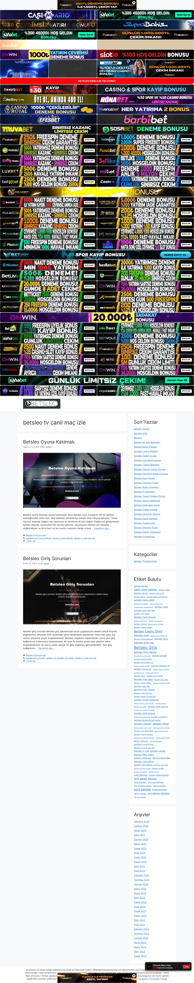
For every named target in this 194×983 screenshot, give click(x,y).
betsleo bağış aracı (156, 604)
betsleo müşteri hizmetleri (146, 700)
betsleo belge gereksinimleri (143, 607)
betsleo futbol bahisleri (143, 639)
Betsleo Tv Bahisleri (144, 491)
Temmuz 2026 (141, 821)
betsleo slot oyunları (161, 731)
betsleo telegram (141, 741)
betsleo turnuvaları (156, 741)
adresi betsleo (141, 586)
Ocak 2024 (140, 906)
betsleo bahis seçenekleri (157, 597)
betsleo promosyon (159, 717)
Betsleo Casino (140, 624)
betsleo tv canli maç (143, 744)
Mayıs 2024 (140, 888)
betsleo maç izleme (144, 689)
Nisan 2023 (140, 947)
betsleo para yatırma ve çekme (144, 710)
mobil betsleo (159, 789)
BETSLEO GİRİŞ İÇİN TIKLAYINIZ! (97, 81)
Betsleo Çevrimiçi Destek (147, 514)
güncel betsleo (159, 786)
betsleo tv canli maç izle (84, 538)
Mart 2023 (139, 951)
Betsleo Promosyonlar (36, 535)
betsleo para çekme (144, 713)
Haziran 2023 (141, 938)
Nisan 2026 (140, 830)
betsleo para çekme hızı (142, 717)
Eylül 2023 (139, 924)
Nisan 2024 (140, 893)
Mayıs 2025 (140, 844)
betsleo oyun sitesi (140, 707)
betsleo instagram (142, 669)
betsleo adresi (141, 593)
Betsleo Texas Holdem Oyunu (149, 496)
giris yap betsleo (156, 782)
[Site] (48, 139)
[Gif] (97, 192)
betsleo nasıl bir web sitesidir (144, 703)
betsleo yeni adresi (143, 765)
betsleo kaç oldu (143, 679)
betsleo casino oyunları (155, 624)
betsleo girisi (161, 639)
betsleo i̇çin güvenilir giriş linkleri (60, 658)
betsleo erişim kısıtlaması (158, 636)
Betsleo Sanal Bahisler (146, 518)
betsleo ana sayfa (156, 593)
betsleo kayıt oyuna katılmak (38, 538)
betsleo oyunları (160, 703)
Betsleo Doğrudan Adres (147, 505)
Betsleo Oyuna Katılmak (49, 442)
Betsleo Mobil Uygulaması (145, 696)
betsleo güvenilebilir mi (143, 662)
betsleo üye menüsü (140, 772)
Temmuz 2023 (141, 933)
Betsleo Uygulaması (144, 536)
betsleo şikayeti (154, 772)
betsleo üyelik (158, 768)
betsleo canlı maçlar (140, 621)
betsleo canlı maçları (156, 621)
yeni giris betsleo (140, 797)
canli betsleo (141, 775)
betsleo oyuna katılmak (62, 538)
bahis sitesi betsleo (145, 589)
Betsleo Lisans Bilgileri (146, 451)
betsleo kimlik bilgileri (143, 683)
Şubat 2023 (140, 956)
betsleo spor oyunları (163, 738)
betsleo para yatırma (158, 706)
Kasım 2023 (140, 915)
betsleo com (141, 635)
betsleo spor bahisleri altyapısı (144, 738)
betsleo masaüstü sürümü (161, 683)
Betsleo (138, 438)
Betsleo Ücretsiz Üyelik (146, 482)
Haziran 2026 (141, 826)
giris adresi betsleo (145, 778)
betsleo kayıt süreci (154, 676)
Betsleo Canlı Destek (145, 617)
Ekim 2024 (139, 866)
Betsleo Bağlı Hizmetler (146, 487)
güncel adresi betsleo (143, 786)
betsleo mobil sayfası (143, 693)
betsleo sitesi (161, 723)
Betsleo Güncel (159, 655)
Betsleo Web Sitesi (144, 754)
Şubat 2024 (140, 902)
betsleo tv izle (141, 751)
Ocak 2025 (139, 853)
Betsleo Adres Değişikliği (147, 500)
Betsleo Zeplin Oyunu (145, 456)
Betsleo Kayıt (139, 676)
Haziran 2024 (141, 884)
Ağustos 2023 (141, 929)
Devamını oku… (102, 528)
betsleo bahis (139, 597)
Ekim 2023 (139, 920)
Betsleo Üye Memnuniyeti (147, 460)
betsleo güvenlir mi (160, 666)
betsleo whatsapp (142, 758)
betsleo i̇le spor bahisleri (161, 669)
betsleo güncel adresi (143, 659)
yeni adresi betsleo (158, 793)
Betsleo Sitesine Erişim (146, 527)
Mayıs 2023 (140, 942)
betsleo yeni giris (161, 765)
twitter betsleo (140, 794)
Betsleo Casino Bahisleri (146, 465)
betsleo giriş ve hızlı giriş (142, 656)
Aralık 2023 (140, 911)
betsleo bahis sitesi (144, 600)
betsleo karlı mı (139, 673)
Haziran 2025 (141, 839)
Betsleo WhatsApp (161, 758)
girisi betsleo (140, 782)
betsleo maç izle (142, 686)
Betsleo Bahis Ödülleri (145, 447)
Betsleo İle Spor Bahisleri (147, 442)
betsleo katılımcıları (152, 673)
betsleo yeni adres (144, 761)
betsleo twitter (158, 751)
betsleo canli (161, 606)
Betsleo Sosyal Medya (143, 734)
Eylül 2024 (139, 871)
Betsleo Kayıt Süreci (144, 478)
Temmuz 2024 (141, 880)
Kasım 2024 (140, 862)
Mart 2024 (139, 897)
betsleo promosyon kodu (147, 720)
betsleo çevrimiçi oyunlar (142, 768)
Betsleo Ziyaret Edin (144, 523)
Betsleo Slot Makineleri (143, 731)
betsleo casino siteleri (143, 627)
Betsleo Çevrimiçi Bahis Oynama (151, 474)
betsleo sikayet (142, 723)
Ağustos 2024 (141, 875)
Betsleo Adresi (141, 429)
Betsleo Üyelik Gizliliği (145, 509)
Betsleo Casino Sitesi (148, 631)
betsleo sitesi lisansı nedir (143, 728)
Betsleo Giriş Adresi (145, 652)
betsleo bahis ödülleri (141, 604)
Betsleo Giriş (140, 433)
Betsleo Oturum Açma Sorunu (149, 469)
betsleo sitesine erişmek (161, 728)
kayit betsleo (142, 789)
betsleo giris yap (144, 642)
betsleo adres (164, 590)
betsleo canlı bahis (142, 614)
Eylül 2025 (139, 835)
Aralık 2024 (140, 857)
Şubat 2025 (140, 848)
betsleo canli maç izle (144, 610)
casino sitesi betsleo (159, 775)
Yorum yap (31, 541)
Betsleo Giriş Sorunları (47, 558)
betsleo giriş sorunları (35, 658)
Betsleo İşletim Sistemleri (147, 532)
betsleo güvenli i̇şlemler (142, 666)
